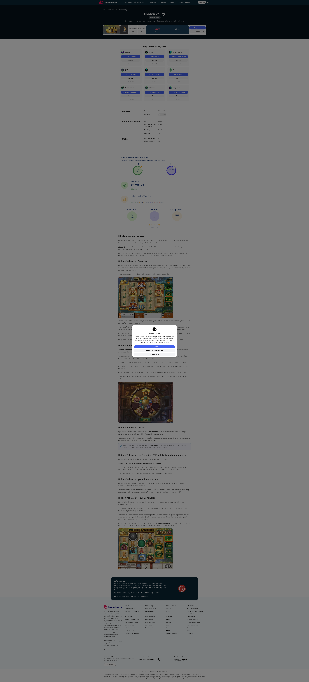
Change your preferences (154, 350)
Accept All (154, 347)
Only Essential (154, 354)
